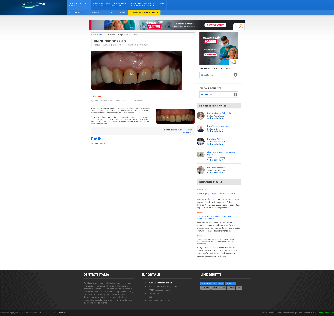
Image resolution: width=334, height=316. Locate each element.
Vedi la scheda (214, 118)
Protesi (101, 34)
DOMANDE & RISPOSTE (142, 4)
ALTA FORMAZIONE (208, 283)
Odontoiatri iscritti (160, 282)
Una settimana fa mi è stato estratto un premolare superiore (214, 217)
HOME (93, 34)
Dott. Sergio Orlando (216, 167)
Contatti (205, 288)
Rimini (185, 132)
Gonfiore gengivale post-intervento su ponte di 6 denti (218, 194)
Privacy (231, 288)
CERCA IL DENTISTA (79, 4)
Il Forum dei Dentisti (78, 12)
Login (161, 4)
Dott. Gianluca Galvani (103, 100)
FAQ (238, 288)
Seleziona (207, 94)
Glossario (230, 283)
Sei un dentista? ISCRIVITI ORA (144, 12)
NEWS (221, 283)
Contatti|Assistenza (116, 12)
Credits (62, 312)
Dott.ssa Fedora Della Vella (219, 113)
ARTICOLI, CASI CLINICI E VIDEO (109, 4)
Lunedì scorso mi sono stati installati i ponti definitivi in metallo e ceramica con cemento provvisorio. (216, 241)
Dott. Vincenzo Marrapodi (218, 126)
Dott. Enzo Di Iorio (215, 139)
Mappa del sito (219, 288)
